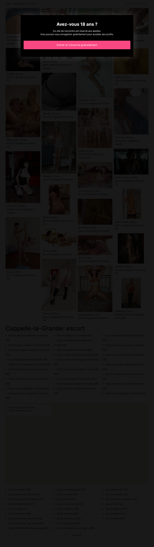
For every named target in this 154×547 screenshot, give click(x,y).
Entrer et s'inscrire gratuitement (77, 45)
